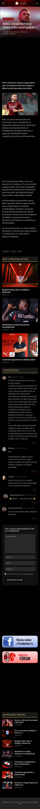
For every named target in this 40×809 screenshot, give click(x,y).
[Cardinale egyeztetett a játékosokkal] (20, 345)
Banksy (11, 448)
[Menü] (3, 3)
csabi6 (11, 477)
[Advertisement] (20, 59)
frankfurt (6, 251)
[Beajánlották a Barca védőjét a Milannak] (20, 275)
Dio (9, 377)
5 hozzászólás (10, 34)
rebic (20, 251)
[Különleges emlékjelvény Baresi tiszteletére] (7, 764)
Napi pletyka (8, 19)
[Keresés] (37, 3)
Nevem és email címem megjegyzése (20, 574)
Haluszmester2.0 (17, 495)
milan (14, 251)
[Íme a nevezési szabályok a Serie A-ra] (7, 733)
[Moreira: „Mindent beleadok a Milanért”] (7, 722)
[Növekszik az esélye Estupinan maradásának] (20, 310)
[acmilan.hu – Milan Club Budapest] (20, 3)
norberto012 (13, 32)
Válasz (34, 442)
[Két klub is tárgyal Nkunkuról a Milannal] (7, 785)
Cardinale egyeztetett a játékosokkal (18, 360)
